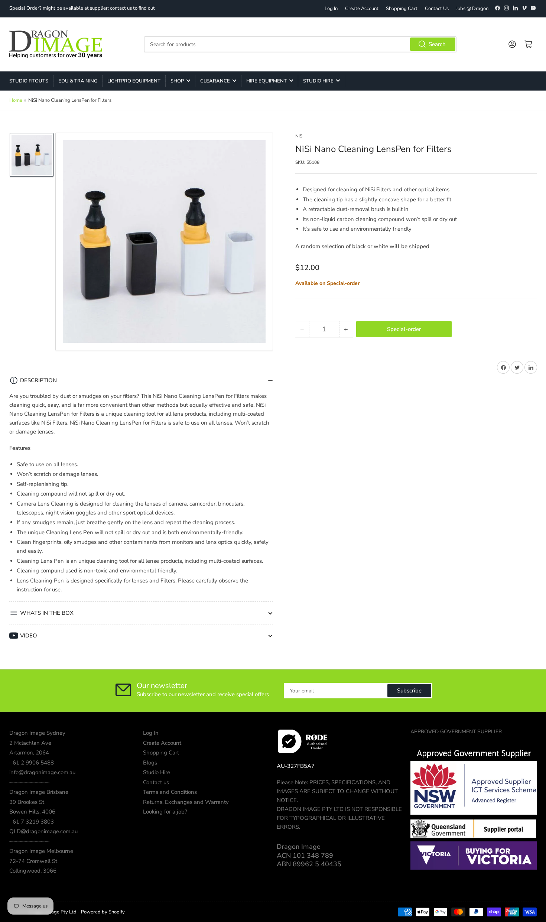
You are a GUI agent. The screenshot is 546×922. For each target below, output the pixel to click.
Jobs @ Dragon (472, 8)
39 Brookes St (26, 802)
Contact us (156, 782)
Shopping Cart (401, 8)
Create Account (361, 8)
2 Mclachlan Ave (30, 743)
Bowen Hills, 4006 (32, 811)
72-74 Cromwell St (33, 861)
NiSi (299, 136)
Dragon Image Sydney (37, 733)
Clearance (215, 81)
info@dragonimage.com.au (42, 772)
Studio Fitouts (28, 81)
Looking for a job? (165, 811)
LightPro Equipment (133, 81)
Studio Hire (318, 81)
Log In (331, 8)
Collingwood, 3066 (32, 870)
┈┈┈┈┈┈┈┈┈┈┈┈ (29, 782)
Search (437, 44)
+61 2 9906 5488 (31, 762)
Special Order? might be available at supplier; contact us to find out (82, 8)
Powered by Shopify (103, 912)
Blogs (150, 762)
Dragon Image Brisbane (38, 792)
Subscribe (409, 690)
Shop (177, 81)
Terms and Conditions (170, 792)
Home (15, 100)
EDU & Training (77, 81)
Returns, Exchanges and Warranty (186, 802)
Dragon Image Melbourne (41, 851)
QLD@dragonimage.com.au (43, 831)
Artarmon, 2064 (29, 752)
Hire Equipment (266, 81)
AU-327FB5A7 (296, 766)
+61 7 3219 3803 (31, 821)
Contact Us (437, 8)
